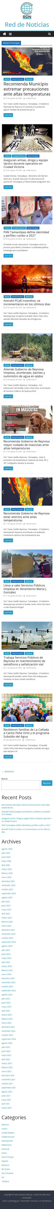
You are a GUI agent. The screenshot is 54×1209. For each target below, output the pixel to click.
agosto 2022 (7, 1043)
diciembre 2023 (8, 978)
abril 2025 (6, 913)
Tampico (5, 1181)
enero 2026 (6, 877)
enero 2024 (6, 974)
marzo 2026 (7, 869)
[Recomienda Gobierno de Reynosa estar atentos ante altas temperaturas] (27, 479)
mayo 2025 (6, 909)
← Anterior (8, 771)
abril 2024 (6, 962)
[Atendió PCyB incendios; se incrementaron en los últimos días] (27, 266)
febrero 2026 (7, 873)
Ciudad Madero (8, 1132)
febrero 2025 (7, 921)
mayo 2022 (6, 1055)
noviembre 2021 (8, 1079)
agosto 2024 (7, 946)
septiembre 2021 (9, 1087)
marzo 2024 (7, 966)
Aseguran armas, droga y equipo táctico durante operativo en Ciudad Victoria (26, 163)
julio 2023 (6, 998)
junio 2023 (6, 1002)
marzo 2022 (7, 1063)
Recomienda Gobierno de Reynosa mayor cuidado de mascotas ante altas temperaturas (27, 444)
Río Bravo (6, 1169)
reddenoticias (31, 98)
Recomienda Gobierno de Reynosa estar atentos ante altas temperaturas (27, 516)
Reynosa (29, 79)
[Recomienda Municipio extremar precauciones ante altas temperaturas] (27, 48)
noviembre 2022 (8, 1031)
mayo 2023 (6, 1006)
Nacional (5, 1149)
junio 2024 (6, 954)
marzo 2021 (7, 1108)
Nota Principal (17, 79)
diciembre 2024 (8, 930)
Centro (7, 156)
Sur (3, 1177)
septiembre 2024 (9, 942)
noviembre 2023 (8, 982)
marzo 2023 (7, 1015)
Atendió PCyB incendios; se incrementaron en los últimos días (27, 302)
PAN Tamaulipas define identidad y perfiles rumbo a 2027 (26, 233)
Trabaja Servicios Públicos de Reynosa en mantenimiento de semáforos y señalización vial (24, 660)
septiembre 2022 (9, 1039)
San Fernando (7, 1173)
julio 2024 (6, 950)
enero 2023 (6, 1023)
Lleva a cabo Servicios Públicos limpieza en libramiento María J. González (25, 588)
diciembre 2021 (8, 1075)
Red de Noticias (27, 24)
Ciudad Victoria (19, 156)
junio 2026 (6, 857)
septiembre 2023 (9, 990)
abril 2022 (6, 1059)
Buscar (5, 778)
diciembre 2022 (8, 1027)
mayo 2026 (6, 861)
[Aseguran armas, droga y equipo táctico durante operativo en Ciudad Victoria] (27, 125)
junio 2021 (6, 1095)
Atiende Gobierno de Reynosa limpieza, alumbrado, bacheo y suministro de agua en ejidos (24, 372)
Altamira (5, 1124)
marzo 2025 (7, 917)
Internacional (7, 1141)
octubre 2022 (7, 1035)
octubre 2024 (7, 938)
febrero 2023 (7, 1019)
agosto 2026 (7, 849)
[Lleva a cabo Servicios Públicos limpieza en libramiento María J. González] (27, 551)
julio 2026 (6, 853)
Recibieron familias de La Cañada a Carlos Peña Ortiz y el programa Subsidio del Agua (26, 732)
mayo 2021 (6, 1099)
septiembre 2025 (9, 893)
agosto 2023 (7, 994)
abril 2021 (6, 1104)
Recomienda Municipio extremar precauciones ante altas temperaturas (27, 89)
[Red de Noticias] (4, 34)
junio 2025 (6, 905)
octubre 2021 (7, 1083)
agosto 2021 (7, 1091)
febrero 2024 (7, 970)
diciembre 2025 (8, 881)
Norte (7, 79)
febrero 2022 (7, 1067)
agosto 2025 (7, 897)
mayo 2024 (6, 958)
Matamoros (7, 1145)
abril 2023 (6, 1010)
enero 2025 (6, 926)
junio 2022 (6, 1051)
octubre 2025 (7, 889)
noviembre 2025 (8, 885)
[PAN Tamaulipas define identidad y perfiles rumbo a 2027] (27, 197)
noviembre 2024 (8, 934)
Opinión (5, 1161)
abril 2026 (6, 865)
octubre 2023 (7, 986)
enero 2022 (6, 1071)
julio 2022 (6, 1047)
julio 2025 (6, 901)
